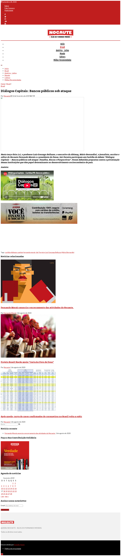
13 (9, 488)
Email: (3, 505)
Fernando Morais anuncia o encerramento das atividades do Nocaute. (37, 307)
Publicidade (9, 10)
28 (11, 494)
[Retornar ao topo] (2, 554)
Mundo (62, 53)
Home (3, 84)
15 (13, 488)
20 (9, 491)
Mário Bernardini (68, 252)
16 (16, 488)
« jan (2, 496)
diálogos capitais (17, 252)
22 (13, 491)
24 (2, 494)
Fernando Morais (10, 313)
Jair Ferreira (40, 252)
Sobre (7, 6)
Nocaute (7, 96)
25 (4, 494)
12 (6, 488)
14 (11, 488)
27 (9, 494)
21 (11, 491)
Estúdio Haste (19, 545)
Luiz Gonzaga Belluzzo (53, 252)
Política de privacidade (13, 549)
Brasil (62, 47)
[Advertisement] (57, 238)
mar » (7, 496)
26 (6, 494)
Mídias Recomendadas (62, 60)
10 (2, 488)
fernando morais (29, 252)
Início (62, 44)
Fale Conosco (10, 8)
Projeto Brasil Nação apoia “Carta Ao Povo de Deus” (27, 362)
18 (4, 491)
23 (16, 491)
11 (4, 488)
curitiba (8, 252)
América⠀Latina (62, 50)
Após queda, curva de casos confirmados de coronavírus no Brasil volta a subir (41, 416)
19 (6, 491)
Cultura (62, 57)
